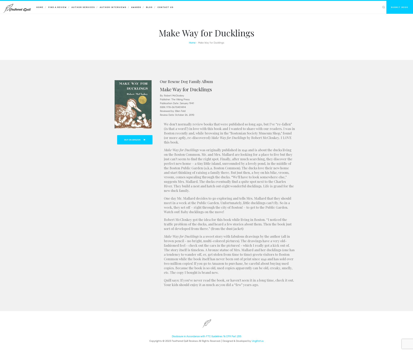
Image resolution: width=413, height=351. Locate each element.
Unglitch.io (258, 341)
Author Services (83, 7)
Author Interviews (113, 7)
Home (39, 7)
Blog (149, 7)
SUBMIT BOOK (399, 7)
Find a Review (57, 7)
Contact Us (165, 7)
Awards (136, 7)
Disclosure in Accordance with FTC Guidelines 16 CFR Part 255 (206, 336)
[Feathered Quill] (17, 5)
